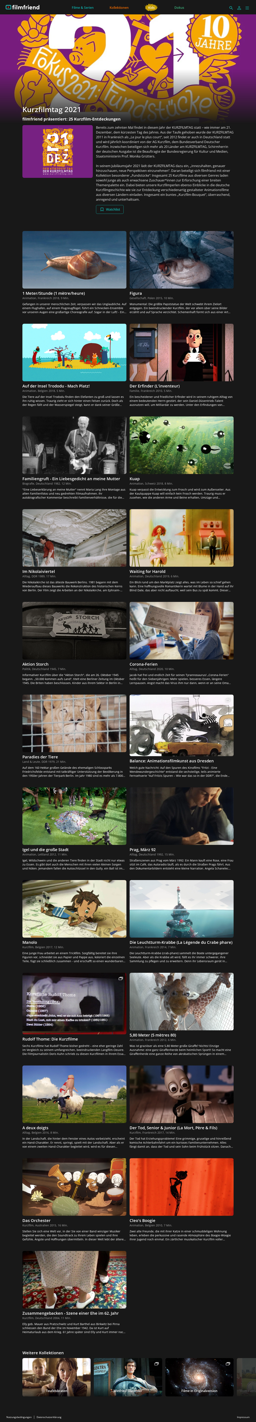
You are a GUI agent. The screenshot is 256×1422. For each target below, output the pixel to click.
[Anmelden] (239, 8)
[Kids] (151, 7)
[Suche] (231, 8)
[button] (247, 8)
